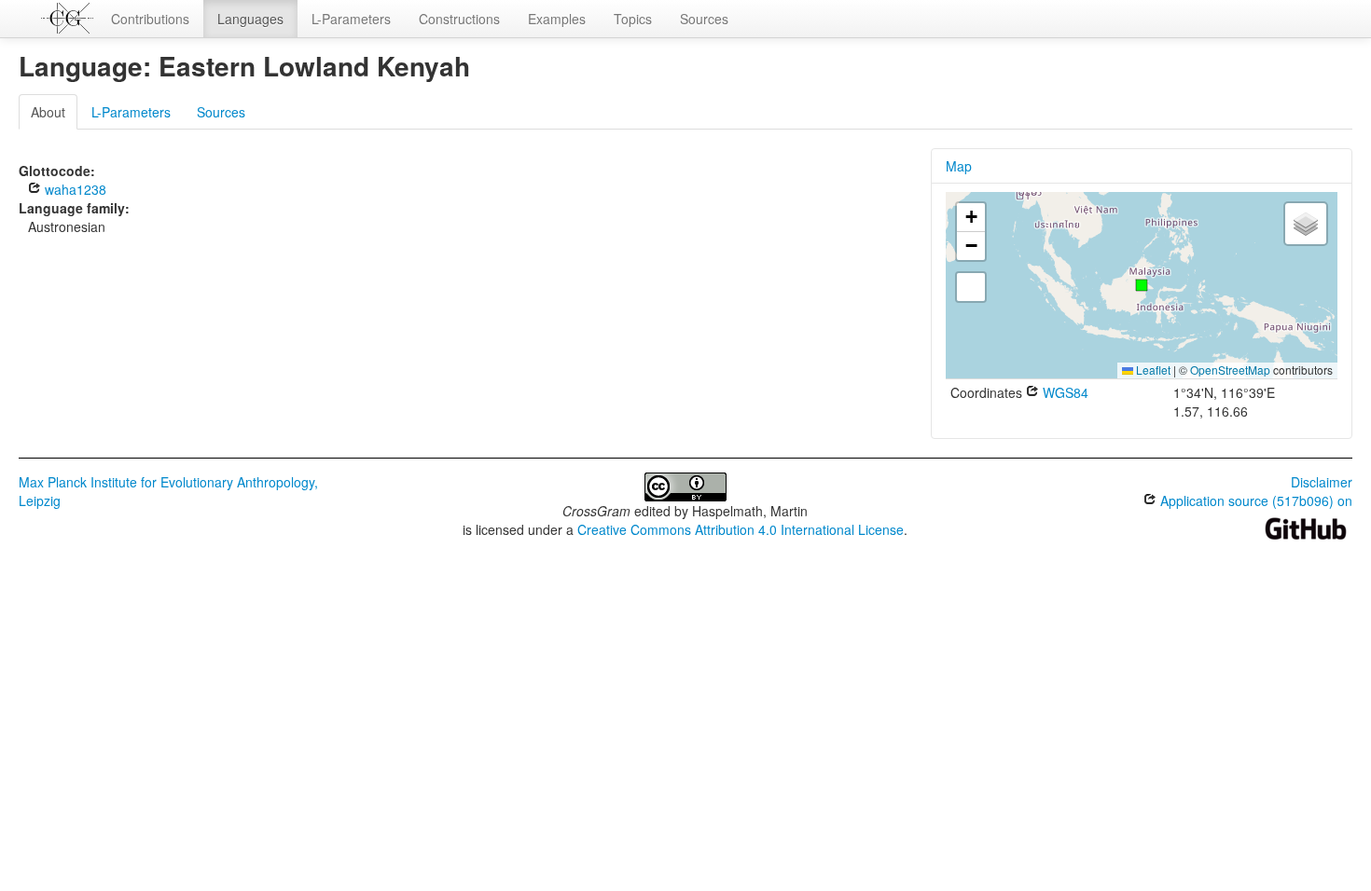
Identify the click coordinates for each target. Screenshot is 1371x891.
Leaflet (1151, 369)
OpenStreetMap (1230, 369)
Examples (557, 18)
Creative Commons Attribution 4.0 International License (740, 529)
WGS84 (1063, 392)
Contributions (150, 18)
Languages (250, 18)
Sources (704, 18)
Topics (633, 18)
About (48, 112)
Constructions (459, 18)
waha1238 (73, 189)
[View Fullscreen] (971, 287)
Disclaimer (1321, 482)
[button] (1141, 285)
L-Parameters (351, 18)
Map (959, 166)
